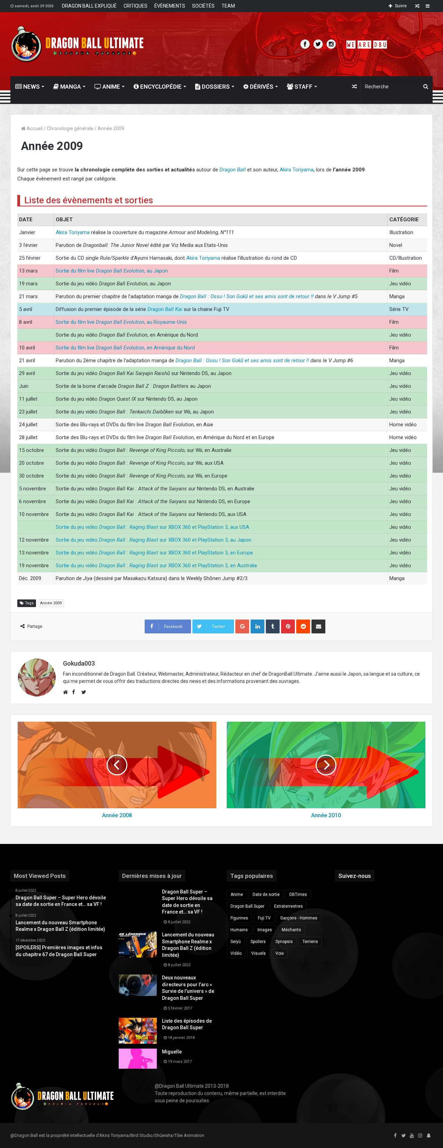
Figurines (239, 918)
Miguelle (172, 1051)
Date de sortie (266, 894)
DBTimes (298, 894)
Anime (110, 86)
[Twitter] (403, 1136)
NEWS (31, 86)
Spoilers (258, 941)
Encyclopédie (160, 86)
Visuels (258, 953)
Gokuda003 (79, 663)
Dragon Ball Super (247, 906)
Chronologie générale (70, 128)
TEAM (228, 6)
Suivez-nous (354, 875)
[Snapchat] (428, 1136)
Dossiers (215, 86)
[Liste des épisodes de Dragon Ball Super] (138, 1031)
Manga (70, 86)
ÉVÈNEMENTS (169, 6)
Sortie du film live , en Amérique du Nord (125, 348)
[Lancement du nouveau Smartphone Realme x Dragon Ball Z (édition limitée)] (138, 945)
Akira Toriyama (297, 170)
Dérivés (260, 86)
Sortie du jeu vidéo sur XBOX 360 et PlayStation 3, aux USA (152, 527)
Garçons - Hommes (298, 918)
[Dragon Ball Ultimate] (77, 44)
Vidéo (236, 953)
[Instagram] (420, 1136)
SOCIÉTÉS (203, 6)
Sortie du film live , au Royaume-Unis (121, 322)
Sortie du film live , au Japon (112, 271)
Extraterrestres (288, 906)
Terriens (310, 941)
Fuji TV (264, 918)
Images (264, 929)
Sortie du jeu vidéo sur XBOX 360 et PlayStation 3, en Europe (154, 553)
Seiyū (235, 941)
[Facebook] (395, 1136)
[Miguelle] (138, 1059)
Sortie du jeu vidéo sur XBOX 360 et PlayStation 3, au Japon (153, 540)
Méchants (291, 929)
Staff (303, 86)
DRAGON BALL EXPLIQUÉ (89, 6)
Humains (239, 929)
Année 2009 (51, 603)
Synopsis (284, 941)
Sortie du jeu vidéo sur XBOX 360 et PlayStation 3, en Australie (156, 565)
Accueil (34, 128)
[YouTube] (412, 1136)
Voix (279, 953)
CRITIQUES (135, 6)
